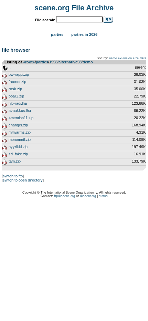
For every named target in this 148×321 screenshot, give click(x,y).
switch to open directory (23, 180)
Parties (57, 34)
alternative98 (70, 62)
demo (88, 62)
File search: (45, 20)
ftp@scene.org (64, 196)
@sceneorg (88, 196)
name (113, 58)
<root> (29, 62)
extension (125, 58)
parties (42, 62)
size (136, 58)
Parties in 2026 (84, 34)
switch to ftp (13, 176)
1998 (53, 62)
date (143, 58)
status (103, 196)
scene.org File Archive (74, 7)
